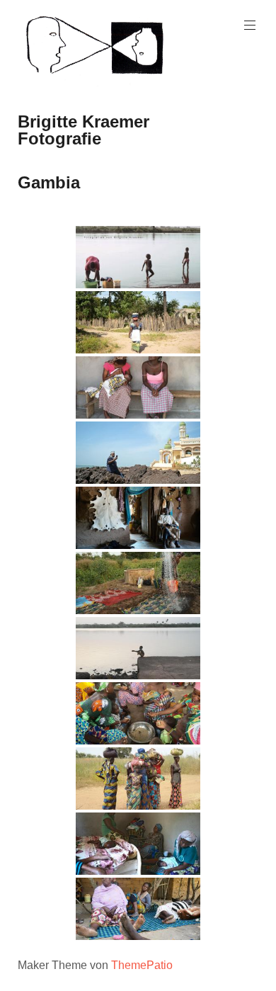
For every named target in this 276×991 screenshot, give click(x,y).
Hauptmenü (249, 25)
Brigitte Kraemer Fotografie (83, 130)
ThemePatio (142, 965)
